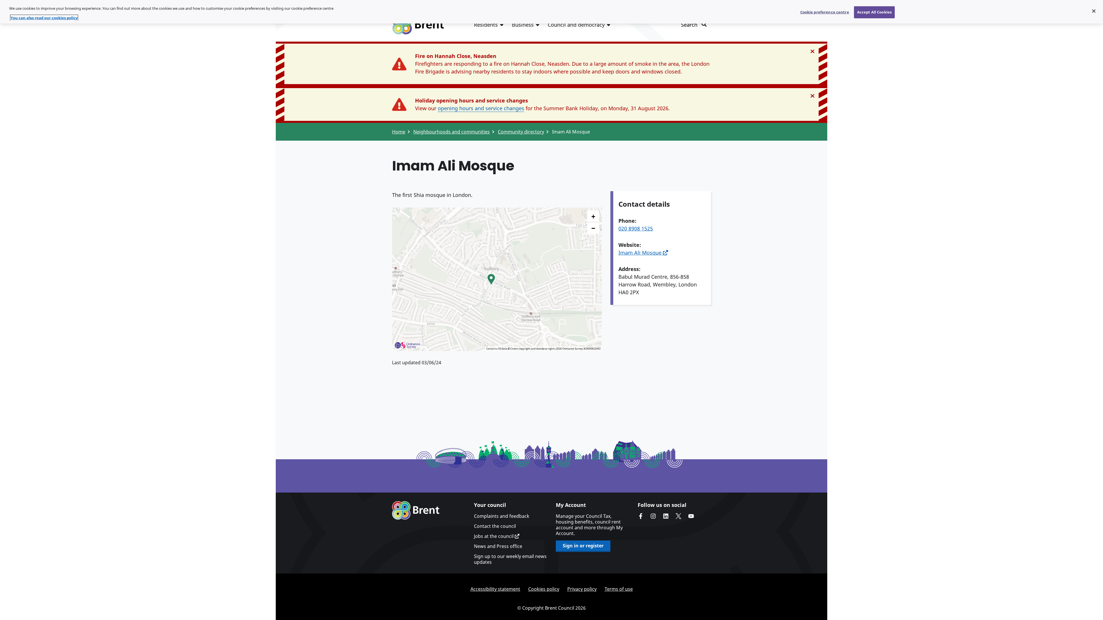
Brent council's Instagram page (653, 516)
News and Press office (498, 546)
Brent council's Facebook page (640, 516)
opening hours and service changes (481, 108)
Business (523, 24)
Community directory (521, 132)
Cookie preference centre (824, 12)
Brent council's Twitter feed (678, 516)
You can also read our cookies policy (44, 17)
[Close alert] (812, 51)
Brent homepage (415, 510)
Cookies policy (543, 589)
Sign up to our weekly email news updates (510, 559)
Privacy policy (582, 589)
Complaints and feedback (501, 516)
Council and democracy (576, 24)
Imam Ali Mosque (640, 252)
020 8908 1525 (635, 228)
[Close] (1093, 11)
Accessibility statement (495, 589)
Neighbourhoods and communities (451, 132)
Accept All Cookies (874, 12)
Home (398, 132)
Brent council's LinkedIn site (666, 516)
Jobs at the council (494, 536)
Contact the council (495, 526)
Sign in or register (583, 545)
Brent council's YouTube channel (691, 516)
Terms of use (619, 589)
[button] (491, 279)
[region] (551, 12)
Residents (486, 24)
